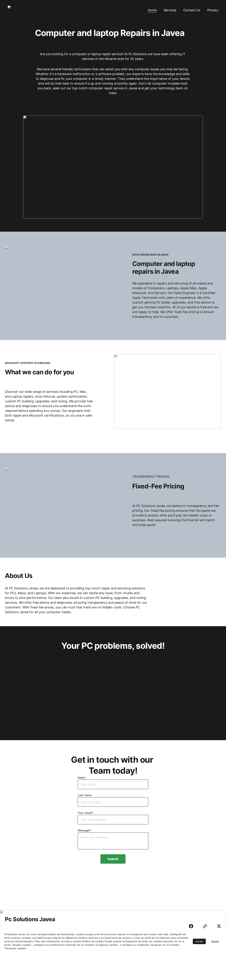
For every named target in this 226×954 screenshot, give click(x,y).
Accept (199, 941)
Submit (113, 859)
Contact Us (191, 10)
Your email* (85, 812)
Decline (215, 941)
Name (81, 777)
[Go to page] (207, 926)
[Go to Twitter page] (219, 926)
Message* (84, 830)
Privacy (212, 10)
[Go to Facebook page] (193, 926)
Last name (84, 795)
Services (170, 10)
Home (152, 10)
